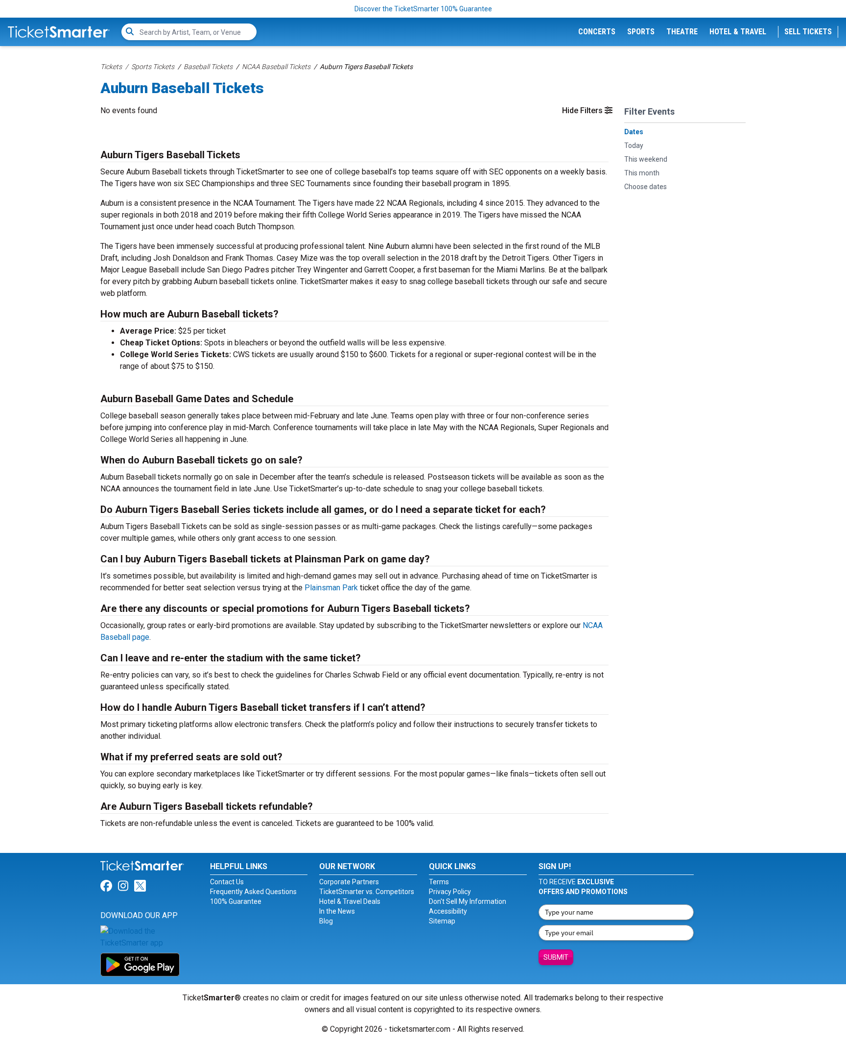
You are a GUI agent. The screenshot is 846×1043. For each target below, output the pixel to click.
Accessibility (448, 911)
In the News (337, 911)
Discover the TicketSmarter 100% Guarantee (423, 9)
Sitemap (442, 921)
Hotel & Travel (737, 31)
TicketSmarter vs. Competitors (366, 892)
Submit (555, 957)
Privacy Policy (450, 892)
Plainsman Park (331, 587)
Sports (641, 31)
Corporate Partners (349, 882)
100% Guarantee (235, 901)
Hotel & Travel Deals (349, 901)
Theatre (682, 31)
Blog (326, 921)
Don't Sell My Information (467, 901)
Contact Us (227, 882)
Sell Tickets (808, 31)
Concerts (596, 31)
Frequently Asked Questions (253, 892)
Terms (439, 882)
